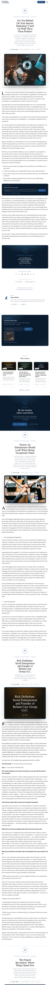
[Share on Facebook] (25, 274)
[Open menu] (47, 2)
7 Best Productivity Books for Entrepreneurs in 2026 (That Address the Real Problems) (25, 374)
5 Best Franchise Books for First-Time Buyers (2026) (8, 373)
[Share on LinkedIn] (22, 274)
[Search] (35, 2)
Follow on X (15, 304)
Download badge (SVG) (30, 281)
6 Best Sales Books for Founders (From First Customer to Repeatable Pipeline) (40, 374)
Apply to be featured (20, 424)
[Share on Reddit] (28, 274)
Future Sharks (14, 297)
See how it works (33, 424)
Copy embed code (18, 281)
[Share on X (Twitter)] (19, 274)
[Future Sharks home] (5, 2)
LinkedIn (23, 304)
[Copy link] (34, 274)
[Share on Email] (31, 274)
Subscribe (42, 190)
